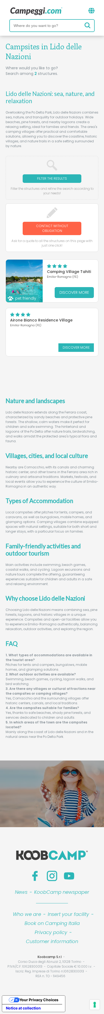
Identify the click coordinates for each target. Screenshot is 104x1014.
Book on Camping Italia (52, 923)
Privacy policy (51, 932)
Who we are (27, 914)
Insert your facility (68, 914)
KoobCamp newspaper (61, 892)
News (21, 892)
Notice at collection (23, 1008)
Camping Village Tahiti (69, 271)
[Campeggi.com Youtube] (69, 876)
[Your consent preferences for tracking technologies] (95, 1005)
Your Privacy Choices (38, 999)
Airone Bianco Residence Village (41, 320)
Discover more (74, 292)
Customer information (52, 941)
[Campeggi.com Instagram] (52, 876)
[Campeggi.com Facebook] (35, 876)
